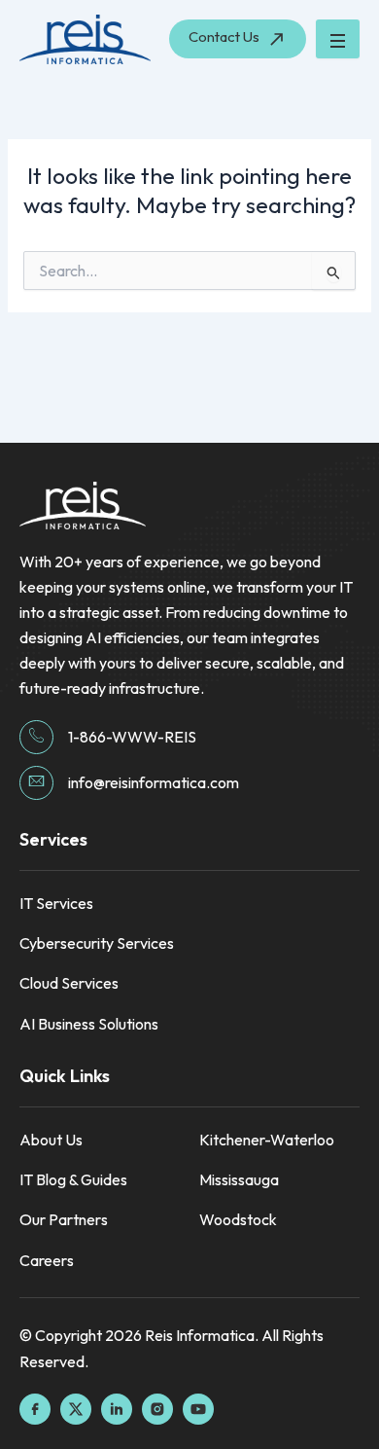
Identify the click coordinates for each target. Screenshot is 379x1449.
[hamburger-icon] (338, 38)
